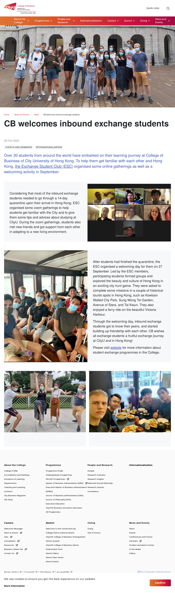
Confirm (160, 582)
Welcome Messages (13, 529)
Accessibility (63, 572)
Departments (10, 483)
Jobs (6, 537)
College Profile (11, 471)
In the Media (135, 549)
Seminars (133, 541)
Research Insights (96, 479)
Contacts (8, 491)
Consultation (10, 541)
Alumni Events (52, 561)
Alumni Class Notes (54, 557)
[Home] (20, 8)
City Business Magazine (15, 495)
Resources (9, 545)
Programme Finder (54, 471)
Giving (90, 529)
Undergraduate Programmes (59, 475)
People (91, 471)
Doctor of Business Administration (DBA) (64, 495)
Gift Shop (8, 499)
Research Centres (96, 487)
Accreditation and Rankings (17, 475)
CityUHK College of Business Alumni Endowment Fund (62, 547)
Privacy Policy (11, 572)
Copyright (29, 572)
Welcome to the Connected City (61, 529)
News (36, 114)
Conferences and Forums (140, 537)
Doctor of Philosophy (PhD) (58, 499)
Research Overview (96, 475)
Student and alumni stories (141, 545)
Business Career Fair (14, 549)
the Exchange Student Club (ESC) (44, 166)
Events (132, 533)
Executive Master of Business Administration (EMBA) (66, 489)
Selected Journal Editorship (100, 483)
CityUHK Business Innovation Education (64, 508)
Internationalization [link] (91, 20)
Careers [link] (111, 20)
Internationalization (140, 465)
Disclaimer (46, 572)
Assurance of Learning (14, 479)
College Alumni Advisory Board (60, 533)
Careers (8, 523)
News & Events (11, 533)
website (116, 347)
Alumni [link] (128, 20)
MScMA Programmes (56, 479)
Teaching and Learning (14, 487)
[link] (168, 8)
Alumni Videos (52, 553)
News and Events (21, 114)
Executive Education (55, 504)
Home (7, 21)
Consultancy (93, 491)
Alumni (50, 523)
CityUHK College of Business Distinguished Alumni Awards (65, 539)
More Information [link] (14, 586)
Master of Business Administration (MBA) (65, 483)
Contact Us (9, 553)
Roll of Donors (94, 533)
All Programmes (53, 512)
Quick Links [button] (153, 8)
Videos (132, 553)
